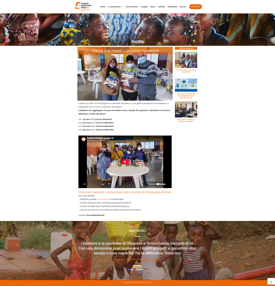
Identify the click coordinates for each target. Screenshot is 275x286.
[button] (122, 7)
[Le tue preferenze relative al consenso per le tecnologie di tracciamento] (271, 282)
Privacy (150, 282)
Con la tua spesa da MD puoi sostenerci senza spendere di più (186, 95)
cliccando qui (104, 199)
